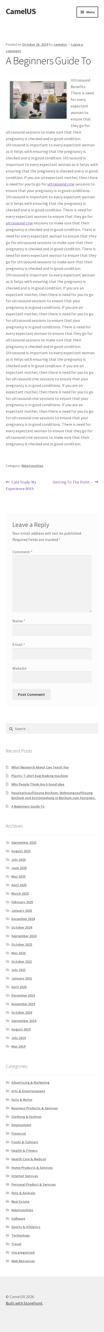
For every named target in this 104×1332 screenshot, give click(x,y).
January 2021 (21, 978)
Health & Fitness (24, 1150)
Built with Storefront (24, 1303)
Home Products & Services (32, 1167)
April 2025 (19, 885)
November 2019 (23, 1004)
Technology (20, 1235)
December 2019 (23, 995)
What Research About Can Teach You (40, 767)
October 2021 (21, 961)
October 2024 (21, 927)
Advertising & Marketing (30, 1082)
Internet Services (24, 1176)
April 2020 (19, 987)
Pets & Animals (23, 1193)
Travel (16, 1244)
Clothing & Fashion (26, 1116)
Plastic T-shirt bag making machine (39, 775)
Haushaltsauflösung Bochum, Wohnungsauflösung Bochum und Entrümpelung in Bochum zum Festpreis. (53, 795)
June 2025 (19, 868)
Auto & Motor (21, 1099)
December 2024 (23, 919)
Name (18, 620)
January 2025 (21, 910)
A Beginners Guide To (27, 806)
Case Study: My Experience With (21, 485)
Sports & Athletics (25, 1227)
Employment (21, 1125)
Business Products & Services (34, 1108)
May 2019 (18, 1046)
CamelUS (21, 11)
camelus (60, 44)
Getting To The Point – (73, 482)
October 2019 (21, 1012)
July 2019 (18, 1038)
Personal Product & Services (33, 1184)
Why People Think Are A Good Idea (37, 784)
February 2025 (22, 902)
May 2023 (18, 953)
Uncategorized (23, 1252)
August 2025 (21, 851)
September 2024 (23, 936)
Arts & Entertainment (28, 1091)
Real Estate (20, 1201)
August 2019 (21, 1029)
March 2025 (20, 893)
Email (18, 644)
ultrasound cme (60, 184)
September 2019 (23, 1020)
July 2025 (18, 859)
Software (18, 1218)
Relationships (32, 465)
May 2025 (18, 876)
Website (19, 668)
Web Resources (23, 1261)
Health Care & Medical (28, 1159)
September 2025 (23, 842)
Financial (18, 1133)
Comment (22, 551)
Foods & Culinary (24, 1142)
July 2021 (18, 969)
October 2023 (21, 944)
